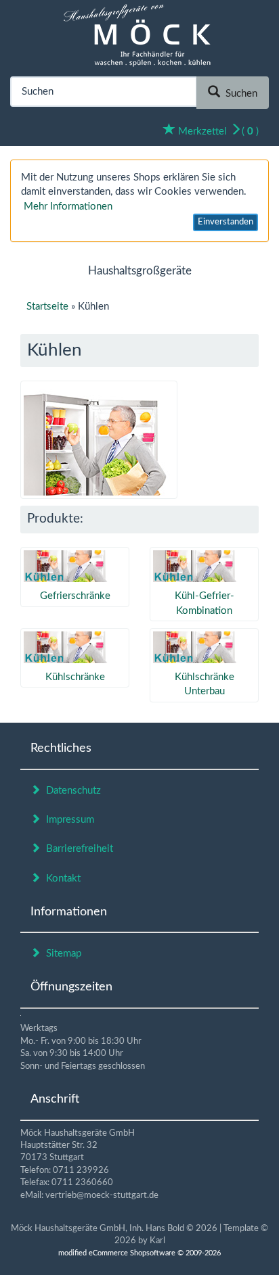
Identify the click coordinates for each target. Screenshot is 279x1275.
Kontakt (61, 878)
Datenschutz (71, 791)
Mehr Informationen (68, 206)
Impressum (67, 820)
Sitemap (61, 953)
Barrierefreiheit (77, 849)
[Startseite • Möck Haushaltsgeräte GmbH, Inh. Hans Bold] (139, 34)
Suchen (238, 94)
